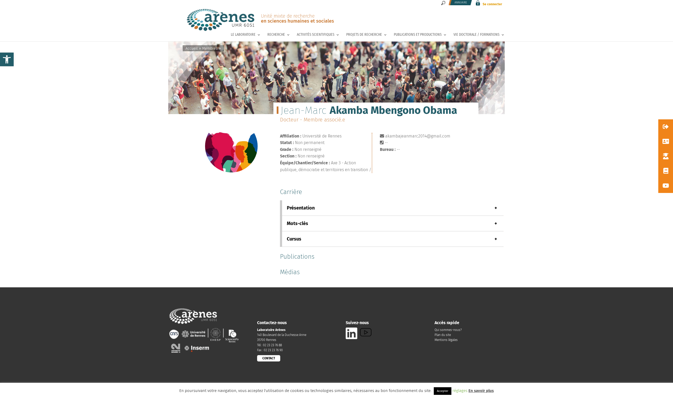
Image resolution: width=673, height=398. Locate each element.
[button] (665, 126)
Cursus (392, 239)
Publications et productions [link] (418, 35)
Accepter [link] (442, 391)
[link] (7, 59)
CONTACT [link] (268, 358)
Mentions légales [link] (446, 340)
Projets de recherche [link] (364, 35)
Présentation (392, 208)
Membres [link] (210, 48)
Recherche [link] (276, 35)
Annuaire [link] (461, 2)
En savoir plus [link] (481, 390)
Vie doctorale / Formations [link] (476, 35)
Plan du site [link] (443, 335)
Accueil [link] (192, 48)
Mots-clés (392, 223)
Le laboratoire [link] (243, 35)
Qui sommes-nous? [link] (448, 330)
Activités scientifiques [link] (315, 35)
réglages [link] (459, 390)
